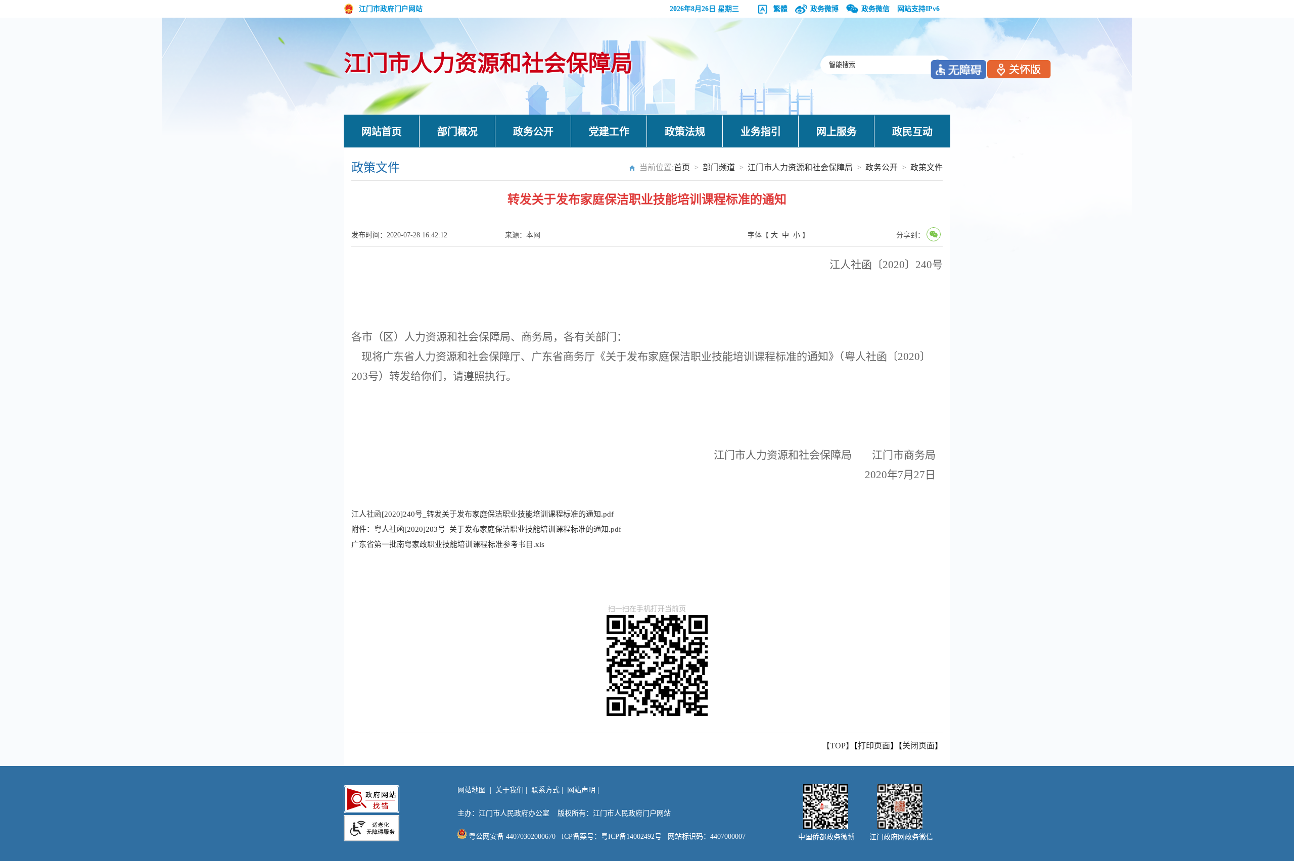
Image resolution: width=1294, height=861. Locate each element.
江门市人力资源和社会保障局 (488, 64)
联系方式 (545, 790)
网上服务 (836, 131)
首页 (682, 167)
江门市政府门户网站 (391, 9)
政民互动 (912, 131)
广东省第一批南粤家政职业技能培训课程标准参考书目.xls (447, 544)
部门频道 (719, 167)
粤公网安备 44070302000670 (511, 836)
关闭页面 (918, 745)
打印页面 (874, 745)
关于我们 (509, 790)
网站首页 (381, 131)
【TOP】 (838, 745)
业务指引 (761, 131)
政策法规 (685, 131)
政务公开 (533, 131)
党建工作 (609, 131)
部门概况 (457, 131)
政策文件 (926, 167)
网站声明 (581, 790)
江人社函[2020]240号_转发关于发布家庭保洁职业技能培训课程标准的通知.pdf (482, 514)
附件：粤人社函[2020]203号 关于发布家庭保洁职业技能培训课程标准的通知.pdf (486, 529)
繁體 (780, 9)
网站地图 (471, 790)
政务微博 (824, 9)
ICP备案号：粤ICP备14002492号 (612, 836)
